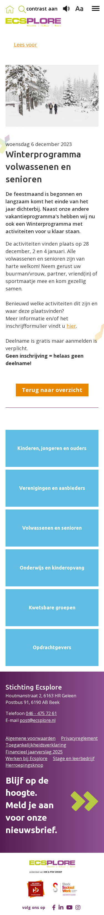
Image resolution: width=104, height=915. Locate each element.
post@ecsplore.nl (37, 720)
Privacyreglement (79, 738)
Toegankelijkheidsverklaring (36, 745)
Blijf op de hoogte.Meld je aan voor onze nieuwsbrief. (31, 805)
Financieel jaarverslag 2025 (34, 752)
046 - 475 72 (39, 713)
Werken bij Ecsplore (26, 758)
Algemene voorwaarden (30, 738)
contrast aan (41, 9)
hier (71, 326)
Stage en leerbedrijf (74, 758)
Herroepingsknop (24, 765)
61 (54, 713)
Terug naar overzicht (52, 390)
